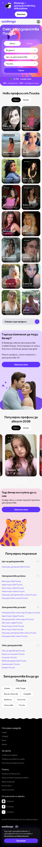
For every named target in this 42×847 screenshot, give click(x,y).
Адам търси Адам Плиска (13, 616)
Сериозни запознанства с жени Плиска (19, 633)
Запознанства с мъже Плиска (15, 598)
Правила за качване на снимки (13, 759)
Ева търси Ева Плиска (11, 581)
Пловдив (5, 736)
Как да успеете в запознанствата (15, 778)
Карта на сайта (8, 790)
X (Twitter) (10, 812)
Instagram (10, 801)
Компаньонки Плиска (11, 664)
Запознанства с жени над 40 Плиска (18, 619)
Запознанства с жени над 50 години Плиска (21, 612)
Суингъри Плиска (9, 657)
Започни (21, 14)
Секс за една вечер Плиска (13, 650)
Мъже (30, 43)
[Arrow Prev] (18, 481)
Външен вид (6, 786)
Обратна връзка (8, 782)
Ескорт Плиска (8, 667)
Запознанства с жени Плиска (14, 636)
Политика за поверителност (13, 763)
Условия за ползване (9, 755)
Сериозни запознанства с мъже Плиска (19, 595)
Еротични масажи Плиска (13, 654)
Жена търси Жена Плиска (13, 591)
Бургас (4, 744)
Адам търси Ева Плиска (12, 584)
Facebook (10, 807)
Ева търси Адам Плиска (12, 622)
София (4, 732)
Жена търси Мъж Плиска (13, 626)
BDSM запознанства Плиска (14, 661)
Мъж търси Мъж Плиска (12, 629)
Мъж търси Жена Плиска (13, 588)
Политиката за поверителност (16, 836)
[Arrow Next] (24, 481)
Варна (4, 740)
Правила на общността (11, 774)
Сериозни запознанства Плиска (16, 567)
